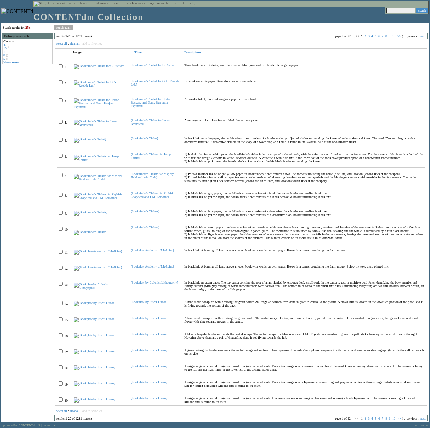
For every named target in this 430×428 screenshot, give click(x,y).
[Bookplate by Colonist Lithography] (154, 282)
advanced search (109, 3)
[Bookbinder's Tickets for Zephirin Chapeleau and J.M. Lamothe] (152, 195)
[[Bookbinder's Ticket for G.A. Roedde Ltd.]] (99, 85)
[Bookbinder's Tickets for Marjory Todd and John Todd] (152, 175)
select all (61, 43)
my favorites (160, 3)
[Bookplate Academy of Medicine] (152, 250)
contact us (49, 425)
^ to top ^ (421, 425)
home (71, 3)
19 (5, 48)
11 (5, 52)
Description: (192, 52)
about (179, 3)
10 (393, 36)
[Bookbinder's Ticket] (144, 138)
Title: (137, 52)
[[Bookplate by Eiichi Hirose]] (94, 303)
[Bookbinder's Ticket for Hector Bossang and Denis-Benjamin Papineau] (151, 102)
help (192, 3)
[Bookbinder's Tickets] (145, 211)
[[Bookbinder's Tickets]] (90, 212)
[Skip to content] (49, 3)
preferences (136, 3)
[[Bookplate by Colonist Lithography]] (99, 288)
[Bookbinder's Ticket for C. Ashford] (154, 65)
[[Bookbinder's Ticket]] (90, 139)
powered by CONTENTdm (21, 425)
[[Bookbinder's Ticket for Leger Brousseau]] (99, 125)
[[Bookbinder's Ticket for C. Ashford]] (99, 66)
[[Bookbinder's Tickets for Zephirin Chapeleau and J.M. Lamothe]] (99, 198)
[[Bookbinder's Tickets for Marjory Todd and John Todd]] (99, 179)
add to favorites (92, 43)
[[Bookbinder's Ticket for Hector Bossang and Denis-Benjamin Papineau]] (99, 107)
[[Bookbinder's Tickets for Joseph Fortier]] (99, 159)
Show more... (12, 62)
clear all (75, 43)
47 (5, 45)
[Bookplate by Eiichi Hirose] (149, 302)
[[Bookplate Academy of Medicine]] (98, 251)
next (423, 36)
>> (399, 36)
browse (86, 3)
